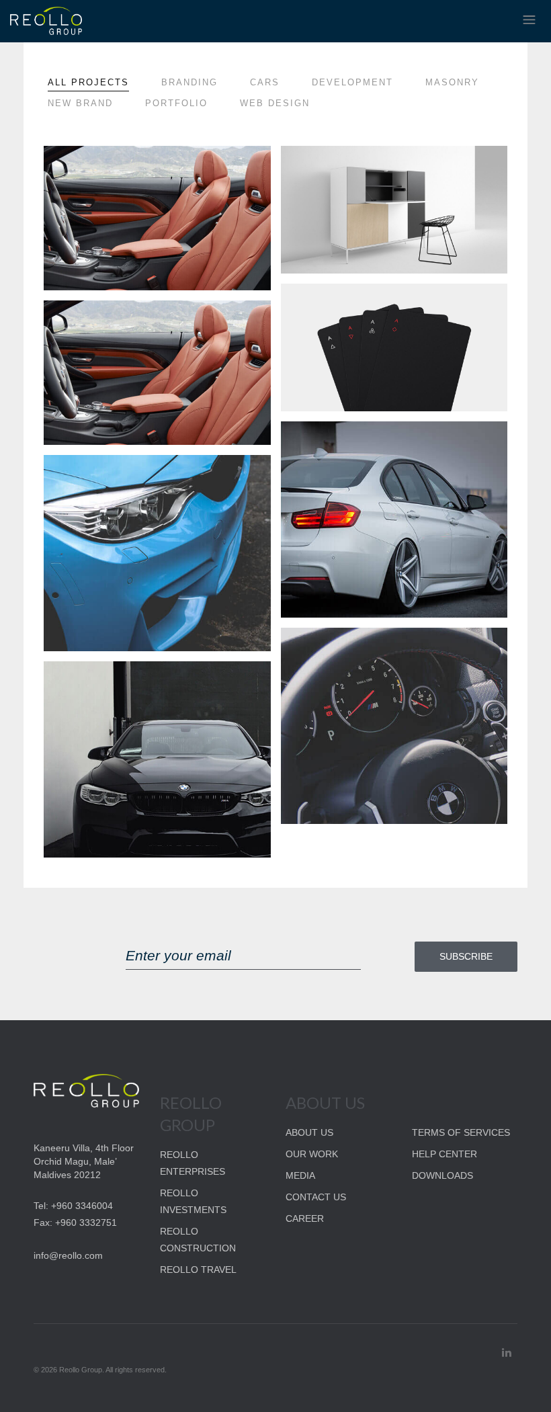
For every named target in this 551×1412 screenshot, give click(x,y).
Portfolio (176, 103)
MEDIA (300, 1175)
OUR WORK (312, 1154)
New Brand (80, 103)
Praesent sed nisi (117, 322)
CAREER (305, 1218)
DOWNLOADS (442, 1175)
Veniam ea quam (114, 476)
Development (352, 82)
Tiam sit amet (107, 682)
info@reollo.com (68, 1255)
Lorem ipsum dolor (124, 167)
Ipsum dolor (341, 167)
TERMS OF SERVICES (461, 1132)
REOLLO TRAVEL (198, 1269)
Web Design (275, 103)
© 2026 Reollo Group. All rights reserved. (100, 1370)
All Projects (88, 82)
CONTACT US (316, 1197)
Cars (265, 82)
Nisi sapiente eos (353, 649)
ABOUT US (309, 1132)
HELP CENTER (444, 1154)
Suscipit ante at (353, 305)
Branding (189, 82)
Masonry (452, 82)
